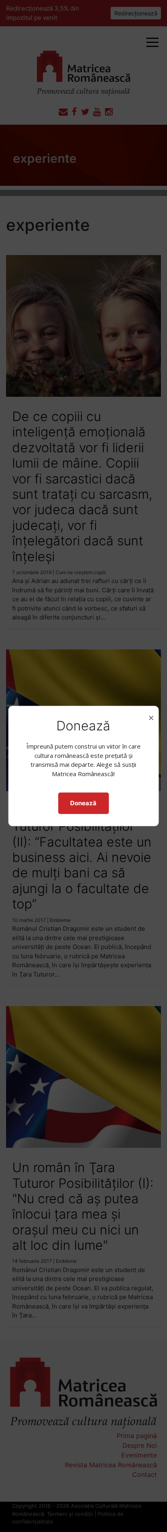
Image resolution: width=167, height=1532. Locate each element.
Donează (83, 803)
